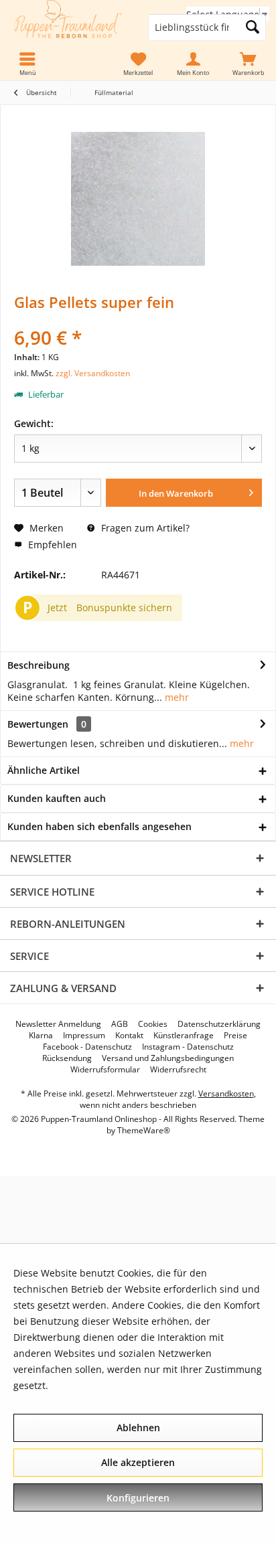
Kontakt (129, 1035)
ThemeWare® (143, 1130)
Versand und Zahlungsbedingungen (168, 1058)
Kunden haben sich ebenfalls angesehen (99, 826)
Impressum (84, 1035)
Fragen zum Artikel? (144, 527)
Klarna (41, 1035)
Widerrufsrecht (178, 1069)
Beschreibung (38, 665)
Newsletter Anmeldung (58, 1024)
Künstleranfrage (183, 1035)
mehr (175, 697)
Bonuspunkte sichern (124, 607)
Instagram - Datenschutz (188, 1047)
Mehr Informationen (96, 1385)
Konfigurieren (138, 1497)
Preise (235, 1035)
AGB (119, 1024)
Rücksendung (67, 1058)
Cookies (152, 1024)
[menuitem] (248, 64)
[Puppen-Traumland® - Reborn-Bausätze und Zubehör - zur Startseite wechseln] (69, 28)
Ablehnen (138, 1427)
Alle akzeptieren (138, 1462)
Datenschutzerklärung (219, 1024)
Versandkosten (226, 1093)
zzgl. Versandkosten (93, 373)
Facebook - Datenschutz (87, 1047)
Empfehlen (51, 544)
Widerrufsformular (105, 1069)
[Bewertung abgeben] (138, 320)
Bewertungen (37, 724)
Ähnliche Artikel (43, 770)
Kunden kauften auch (56, 798)
